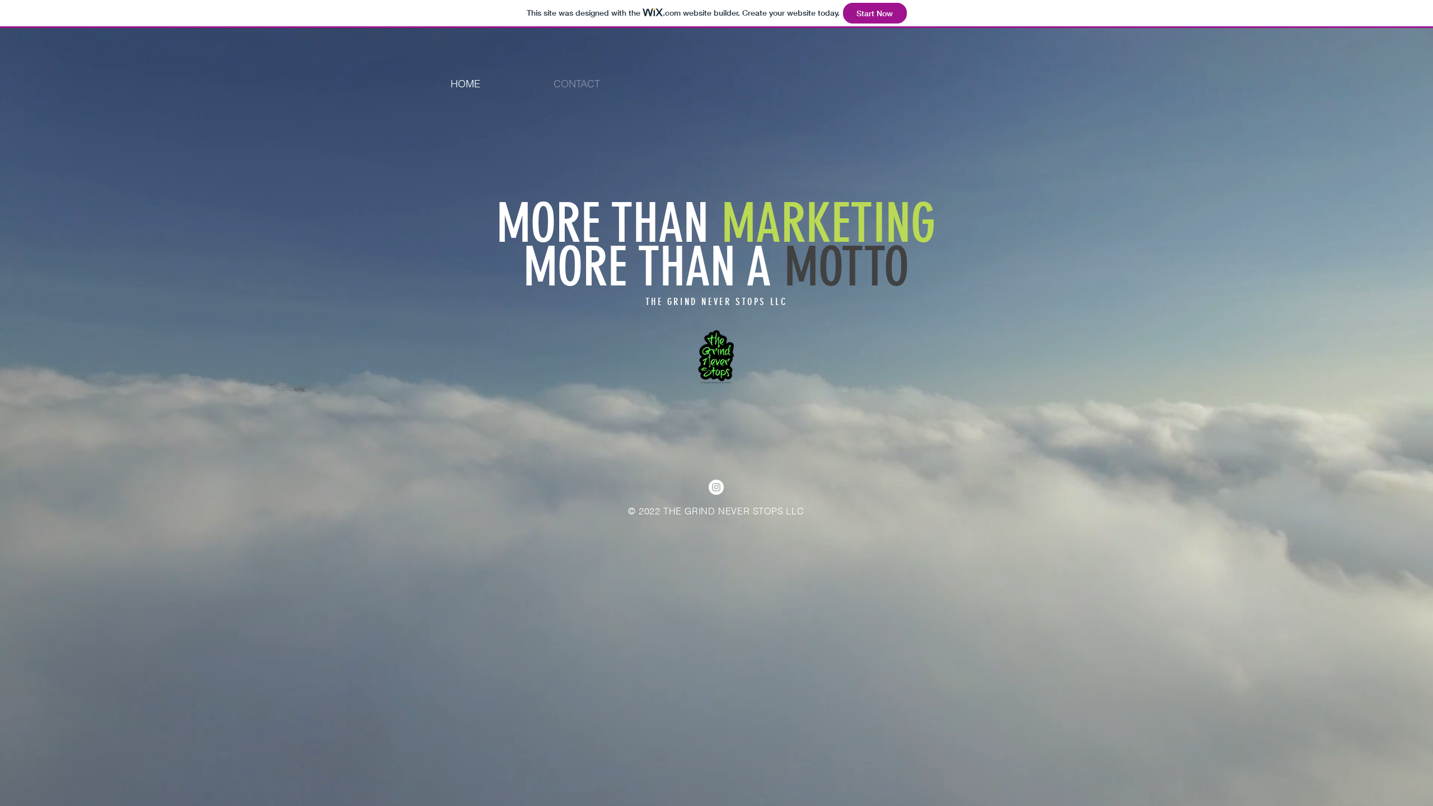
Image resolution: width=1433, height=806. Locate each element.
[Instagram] (716, 487)
